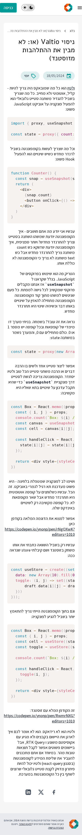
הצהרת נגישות (56, 827)
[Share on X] (41, 792)
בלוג (72, 31)
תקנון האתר (25, 824)
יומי (26, 75)
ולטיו (71, 88)
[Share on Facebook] (53, 792)
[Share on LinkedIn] (28, 792)
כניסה (8, 7)
